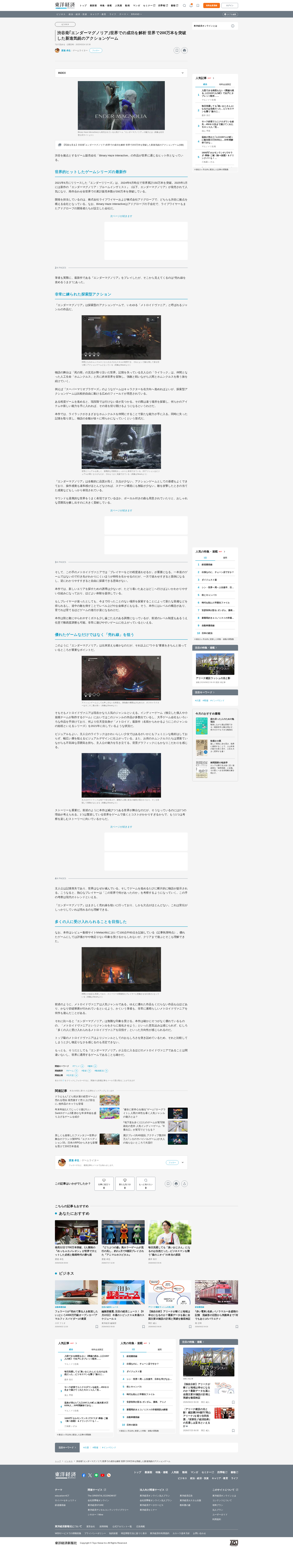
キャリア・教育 (98, 14)
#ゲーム (70, 1071)
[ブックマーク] (177, 50)
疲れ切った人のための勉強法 (222, 720)
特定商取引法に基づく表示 (134, 1533)
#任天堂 (70, 1075)
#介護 (198, 700)
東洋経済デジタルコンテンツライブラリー (108, 1510)
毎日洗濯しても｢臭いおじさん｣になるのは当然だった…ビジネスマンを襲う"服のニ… (218, 109)
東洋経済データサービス (151, 1505)
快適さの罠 (215, 741)
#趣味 (90, 1066)
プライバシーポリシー (95, 1533)
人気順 (118, 5)
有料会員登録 (211, 5)
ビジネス (61, 14)
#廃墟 (205, 700)
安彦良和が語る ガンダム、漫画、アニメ (218, 610)
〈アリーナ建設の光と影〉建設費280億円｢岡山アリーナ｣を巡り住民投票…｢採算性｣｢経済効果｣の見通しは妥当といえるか (197, 1418)
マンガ (136, 5)
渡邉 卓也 (66, 50)
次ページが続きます (121, 216)
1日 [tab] (205, 558)
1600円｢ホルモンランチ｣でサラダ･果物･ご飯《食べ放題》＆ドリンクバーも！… (218, 155)
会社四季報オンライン (98, 1500)
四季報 (161, 5)
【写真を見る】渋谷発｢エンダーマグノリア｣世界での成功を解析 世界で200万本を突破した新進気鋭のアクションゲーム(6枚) (123, 145)
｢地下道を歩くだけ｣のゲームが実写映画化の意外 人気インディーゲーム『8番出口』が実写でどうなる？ (144, 1126)
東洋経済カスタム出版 (190, 1500)
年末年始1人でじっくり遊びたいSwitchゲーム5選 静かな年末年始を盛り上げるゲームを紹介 (75, 1113)
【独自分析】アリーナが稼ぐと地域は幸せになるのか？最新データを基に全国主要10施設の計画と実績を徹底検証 (169, 1315)
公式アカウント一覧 (122, 1526)
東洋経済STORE (96, 1505)
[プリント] (184, 50)
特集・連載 (106, 5)
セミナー (148, 5)
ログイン (229, 5)
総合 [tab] (205, 84)
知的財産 (113, 1533)
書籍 (173, 5)
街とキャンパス (209, 595)
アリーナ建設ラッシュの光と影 (213, 678)
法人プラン (217, 1510)
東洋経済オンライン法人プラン (155, 1495)
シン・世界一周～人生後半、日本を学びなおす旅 (218, 587)
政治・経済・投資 (78, 14)
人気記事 (201, 78)
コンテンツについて (222, 1500)
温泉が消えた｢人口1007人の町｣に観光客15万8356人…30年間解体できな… (217, 140)
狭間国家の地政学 (219, 762)
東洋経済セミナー (148, 1510)
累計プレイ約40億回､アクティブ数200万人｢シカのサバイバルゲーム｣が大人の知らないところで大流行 (144, 1139)
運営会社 (90, 1526)
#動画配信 (99, 1071)
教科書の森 (185, 1505)
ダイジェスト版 (209, 580)
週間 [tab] (225, 558)
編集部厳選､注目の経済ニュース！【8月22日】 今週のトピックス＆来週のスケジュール (123, 1315)
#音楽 (84, 1071)
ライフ (112, 14)
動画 (127, 5)
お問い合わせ (199, 1533)
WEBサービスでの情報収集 (68, 1533)
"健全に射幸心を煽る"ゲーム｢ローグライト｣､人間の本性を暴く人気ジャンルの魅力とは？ (144, 1113)
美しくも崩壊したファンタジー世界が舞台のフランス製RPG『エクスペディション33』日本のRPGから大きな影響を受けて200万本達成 (76, 1141)
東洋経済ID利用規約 (159, 1533)
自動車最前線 (208, 625)
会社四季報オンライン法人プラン (156, 1500)
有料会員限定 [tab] (225, 84)
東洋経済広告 (186, 1495)
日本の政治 (207, 633)
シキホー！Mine (95, 1514)
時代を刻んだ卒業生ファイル (216, 602)
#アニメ (76, 1066)
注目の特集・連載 (205, 647)
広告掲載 (140, 1526)
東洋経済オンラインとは (205, 26)
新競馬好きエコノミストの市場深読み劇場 (218, 618)
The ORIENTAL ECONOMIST (102, 1495)
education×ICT (62, 1495)
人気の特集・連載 (207, 551)
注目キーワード (203, 692)
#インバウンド (217, 700)
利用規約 (216, 1519)
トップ (83, 5)
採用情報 (103, 1526)
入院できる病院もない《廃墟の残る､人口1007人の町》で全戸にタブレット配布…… (218, 93)
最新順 (93, 5)
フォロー (95, 50)
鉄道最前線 (207, 564)
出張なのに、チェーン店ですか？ (218, 572)
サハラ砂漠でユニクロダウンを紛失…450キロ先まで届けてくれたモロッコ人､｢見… (218, 124)
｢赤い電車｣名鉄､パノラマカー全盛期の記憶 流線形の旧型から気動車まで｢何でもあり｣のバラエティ (216, 1315)
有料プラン (217, 1505)
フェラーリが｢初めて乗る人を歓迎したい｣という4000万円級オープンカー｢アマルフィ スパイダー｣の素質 (76, 1315)
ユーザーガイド (220, 1514)
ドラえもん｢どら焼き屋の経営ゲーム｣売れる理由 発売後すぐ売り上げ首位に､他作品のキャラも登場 (76, 1100)
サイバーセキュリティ (65, 1500)
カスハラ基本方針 (181, 1533)
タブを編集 (231, 14)
